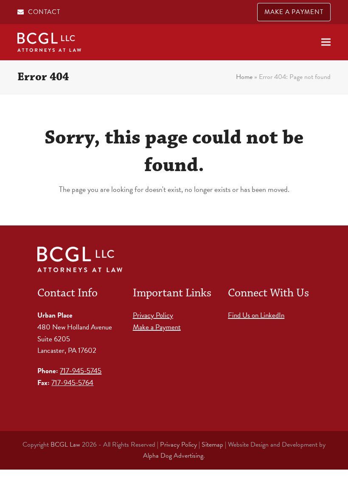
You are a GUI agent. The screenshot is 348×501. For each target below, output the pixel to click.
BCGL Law (65, 444)
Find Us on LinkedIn (256, 315)
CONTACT (44, 12)
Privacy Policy (153, 315)
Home (244, 77)
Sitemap (212, 444)
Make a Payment (157, 327)
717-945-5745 (80, 371)
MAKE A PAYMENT (293, 12)
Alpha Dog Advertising (173, 455)
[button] (326, 42)
